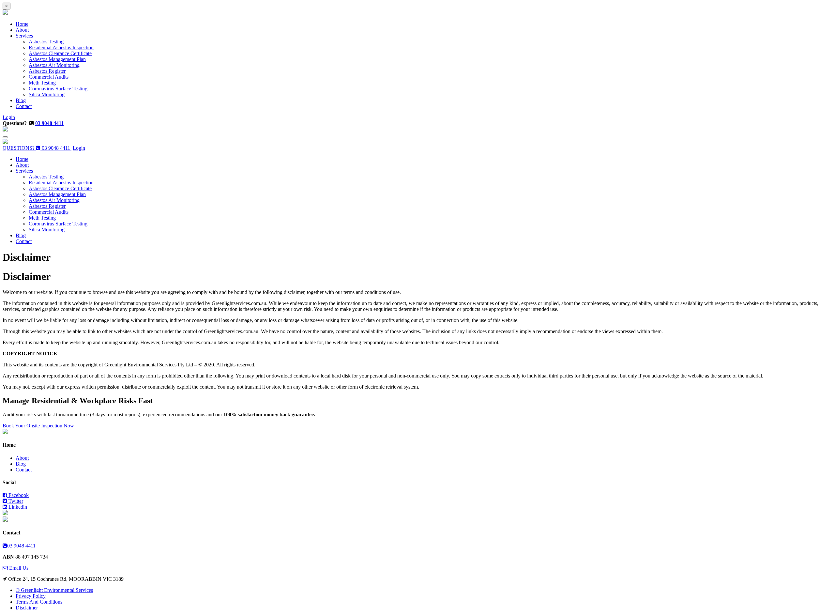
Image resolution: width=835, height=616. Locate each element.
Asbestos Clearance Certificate (60, 53)
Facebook (18, 495)
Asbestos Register (47, 71)
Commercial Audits (48, 77)
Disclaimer (27, 607)
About (22, 30)
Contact (24, 106)
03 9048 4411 (49, 123)
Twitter (15, 501)
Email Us (18, 568)
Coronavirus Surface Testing (58, 88)
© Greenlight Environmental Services (54, 590)
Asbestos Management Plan (57, 59)
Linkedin (17, 507)
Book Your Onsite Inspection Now (38, 425)
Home (22, 24)
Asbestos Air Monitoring (54, 65)
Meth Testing (42, 82)
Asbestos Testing (46, 41)
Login (9, 117)
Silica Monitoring (47, 94)
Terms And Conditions (39, 602)
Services (24, 35)
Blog (21, 100)
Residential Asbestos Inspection (61, 47)
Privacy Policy (31, 596)
